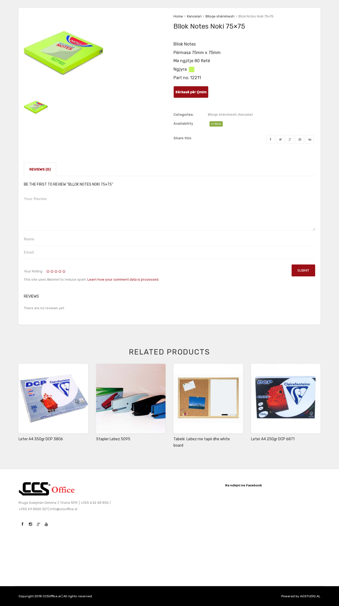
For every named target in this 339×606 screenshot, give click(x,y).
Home (178, 16)
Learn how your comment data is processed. (123, 279)
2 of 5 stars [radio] (50, 271)
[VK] (309, 139)
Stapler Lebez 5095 (113, 439)
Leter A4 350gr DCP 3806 (41, 439)
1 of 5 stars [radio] (48, 271)
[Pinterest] (300, 139)
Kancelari (194, 16)
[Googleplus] (290, 139)
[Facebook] (270, 139)
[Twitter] (280, 139)
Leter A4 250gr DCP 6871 (273, 439)
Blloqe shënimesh (220, 16)
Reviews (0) (40, 169)
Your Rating (33, 271)
